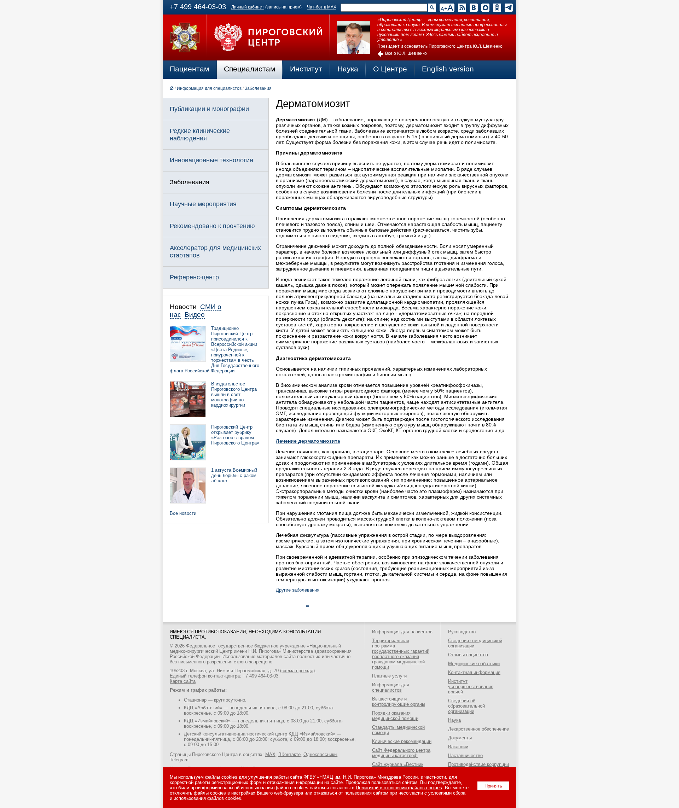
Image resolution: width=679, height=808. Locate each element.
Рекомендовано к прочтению (212, 225)
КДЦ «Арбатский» (203, 707)
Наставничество (465, 755)
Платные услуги (389, 676)
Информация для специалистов (209, 88)
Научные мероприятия (203, 204)
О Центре (390, 69)
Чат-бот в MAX (321, 7)
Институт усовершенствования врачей (470, 686)
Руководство (462, 631)
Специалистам (249, 69)
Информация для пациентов (402, 631)
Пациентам (189, 69)
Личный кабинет (247, 7)
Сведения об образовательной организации (466, 706)
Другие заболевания (297, 590)
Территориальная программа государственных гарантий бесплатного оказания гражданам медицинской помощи (400, 654)
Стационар (195, 700)
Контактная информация (474, 672)
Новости (183, 306)
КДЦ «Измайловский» (207, 720)
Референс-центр (194, 277)
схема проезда (297, 670)
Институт (306, 69)
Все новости (183, 513)
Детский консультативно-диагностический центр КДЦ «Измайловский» (259, 734)
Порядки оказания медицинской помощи (395, 715)
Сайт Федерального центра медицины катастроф (401, 753)
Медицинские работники (474, 663)
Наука (347, 69)
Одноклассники (320, 754)
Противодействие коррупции (478, 764)
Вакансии (458, 746)
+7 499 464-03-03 (198, 7)
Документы (460, 737)
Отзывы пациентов (468, 654)
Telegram (179, 759)
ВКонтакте (289, 754)
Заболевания (258, 88)
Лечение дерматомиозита (308, 441)
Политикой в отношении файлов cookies (399, 787)
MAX (270, 754)
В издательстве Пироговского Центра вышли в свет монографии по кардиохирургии (234, 394)
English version (448, 69)
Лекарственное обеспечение (478, 729)
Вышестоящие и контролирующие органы (398, 701)
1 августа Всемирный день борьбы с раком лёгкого (234, 475)
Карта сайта (183, 681)
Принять (493, 786)
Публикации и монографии (209, 108)
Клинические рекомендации (401, 741)
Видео (195, 314)
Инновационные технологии (211, 160)
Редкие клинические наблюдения (200, 134)
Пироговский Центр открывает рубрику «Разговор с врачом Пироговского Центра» (235, 435)
